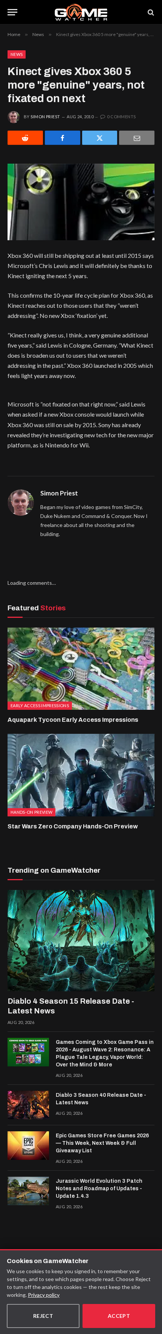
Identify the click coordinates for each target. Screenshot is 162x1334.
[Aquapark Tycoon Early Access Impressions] (81, 669)
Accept (119, 1316)
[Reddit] (25, 138)
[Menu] (12, 12)
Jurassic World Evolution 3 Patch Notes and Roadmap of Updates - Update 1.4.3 (99, 1188)
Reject (43, 1316)
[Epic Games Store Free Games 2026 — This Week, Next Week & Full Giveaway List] (28, 1145)
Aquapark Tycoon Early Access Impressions (73, 720)
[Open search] (150, 12)
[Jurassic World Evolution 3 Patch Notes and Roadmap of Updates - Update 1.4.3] (28, 1191)
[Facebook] (62, 138)
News (17, 54)
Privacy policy (44, 1295)
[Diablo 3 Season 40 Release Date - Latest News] (28, 1105)
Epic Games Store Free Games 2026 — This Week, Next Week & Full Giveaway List (102, 1143)
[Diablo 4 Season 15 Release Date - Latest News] (81, 940)
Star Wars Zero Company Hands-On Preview (73, 826)
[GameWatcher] (81, 12)
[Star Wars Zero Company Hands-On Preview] (81, 775)
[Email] (136, 138)
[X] (100, 138)
